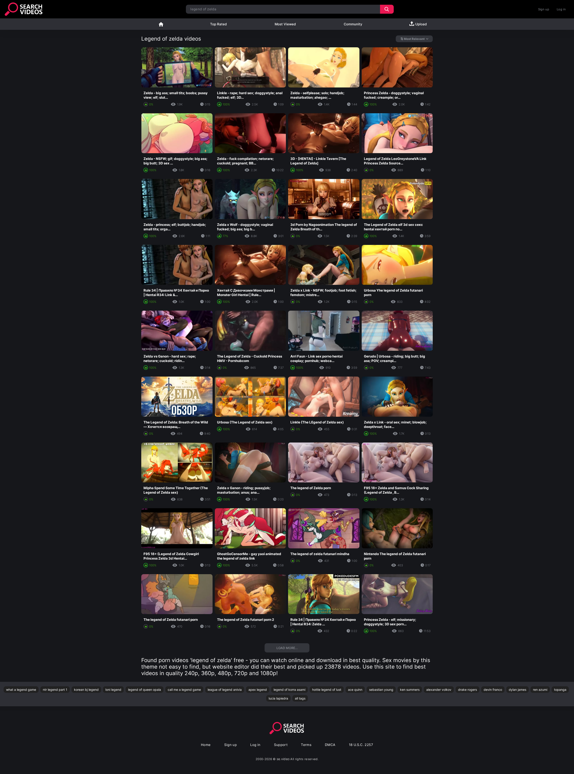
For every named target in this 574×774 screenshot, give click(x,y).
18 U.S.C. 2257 (361, 745)
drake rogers (467, 689)
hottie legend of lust (326, 689)
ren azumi (540, 689)
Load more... (287, 648)
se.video (283, 759)
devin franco (493, 689)
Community (353, 24)
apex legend (257, 689)
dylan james (517, 689)
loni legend (113, 689)
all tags (300, 698)
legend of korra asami (289, 689)
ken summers (410, 689)
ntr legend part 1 (55, 689)
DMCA (330, 745)
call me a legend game (184, 689)
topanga (560, 689)
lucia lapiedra (278, 698)
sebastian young (381, 689)
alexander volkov (438, 689)
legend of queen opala (144, 689)
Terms (306, 745)
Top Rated (218, 24)
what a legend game (21, 689)
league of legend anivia (225, 689)
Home (161, 24)
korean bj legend (86, 689)
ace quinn (355, 689)
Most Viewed (285, 24)
